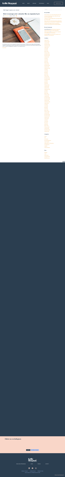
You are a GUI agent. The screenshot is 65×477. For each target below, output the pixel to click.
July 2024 (46, 58)
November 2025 (47, 44)
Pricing (39, 463)
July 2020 (46, 104)
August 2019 (46, 118)
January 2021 (46, 96)
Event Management (47, 140)
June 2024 (46, 59)
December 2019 (47, 114)
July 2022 (46, 80)
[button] (29, 468)
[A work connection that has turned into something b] (54, 445)
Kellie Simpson (47, 31)
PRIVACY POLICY (25, 471)
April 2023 (46, 73)
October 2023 (46, 66)
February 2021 (46, 94)
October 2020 (46, 100)
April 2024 (46, 61)
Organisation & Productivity (49, 143)
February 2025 (46, 52)
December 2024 (47, 54)
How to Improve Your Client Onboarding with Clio (52, 14)
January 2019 (46, 128)
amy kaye (46, 34)
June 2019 (46, 121)
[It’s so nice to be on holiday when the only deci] (43, 445)
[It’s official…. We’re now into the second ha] (32, 445)
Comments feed (47, 156)
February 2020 (46, 111)
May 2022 (46, 82)
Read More (4, 47)
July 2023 (46, 69)
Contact (47, 463)
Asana (45, 136)
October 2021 (46, 87)
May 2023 (46, 72)
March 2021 (46, 93)
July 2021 (46, 90)
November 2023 (47, 65)
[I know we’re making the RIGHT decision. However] (21, 445)
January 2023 (46, 76)
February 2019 (46, 127)
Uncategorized (46, 144)
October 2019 (46, 117)
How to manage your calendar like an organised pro (21, 14)
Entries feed (46, 155)
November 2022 (47, 79)
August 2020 (46, 103)
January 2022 (46, 86)
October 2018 (46, 131)
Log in (45, 153)
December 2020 (47, 97)
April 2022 (46, 83)
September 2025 (47, 45)
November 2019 (47, 115)
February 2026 (46, 41)
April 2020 (46, 108)
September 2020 (47, 101)
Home (32, 463)
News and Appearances (21, 463)
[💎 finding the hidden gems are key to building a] (10, 445)
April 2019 (46, 124)
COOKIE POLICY (33, 471)
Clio (45, 137)
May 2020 (46, 107)
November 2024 (47, 55)
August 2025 (46, 47)
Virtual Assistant (47, 147)
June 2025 (46, 48)
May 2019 (46, 122)
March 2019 (46, 125)
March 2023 (46, 75)
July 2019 (46, 120)
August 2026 (46, 40)
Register (45, 152)
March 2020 (46, 110)
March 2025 (46, 51)
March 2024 (46, 62)
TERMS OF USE (40, 471)
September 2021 (47, 89)
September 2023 (47, 68)
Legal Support (46, 141)
